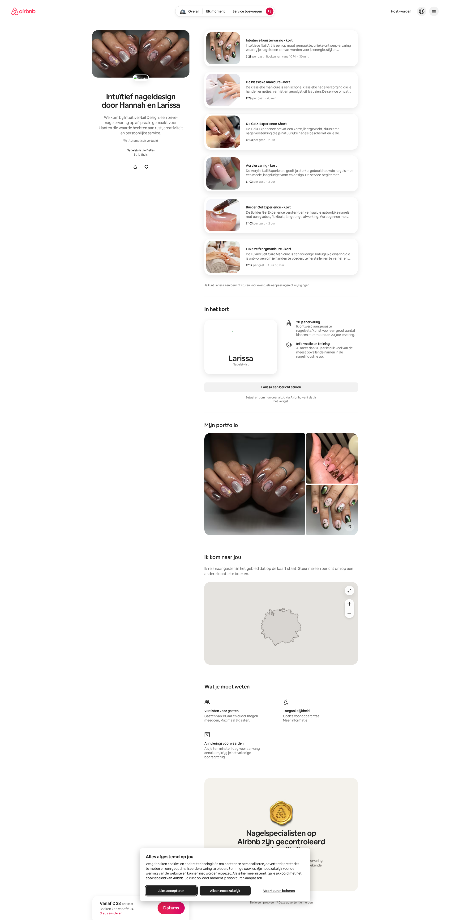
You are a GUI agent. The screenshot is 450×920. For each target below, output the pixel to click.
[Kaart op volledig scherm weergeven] (349, 590)
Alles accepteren (171, 891)
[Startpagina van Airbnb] (23, 11)
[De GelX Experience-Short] (281, 132)
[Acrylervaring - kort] (281, 173)
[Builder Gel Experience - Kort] (281, 215)
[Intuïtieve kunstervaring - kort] (281, 48)
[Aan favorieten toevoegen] (146, 167)
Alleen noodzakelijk (225, 891)
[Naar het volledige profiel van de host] (240, 347)
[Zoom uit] (349, 613)
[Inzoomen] (349, 604)
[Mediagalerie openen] (140, 54)
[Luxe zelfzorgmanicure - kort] (281, 257)
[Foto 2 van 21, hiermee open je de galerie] (332, 458)
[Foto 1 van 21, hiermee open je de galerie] (254, 484)
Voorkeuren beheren (279, 891)
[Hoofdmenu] (434, 11)
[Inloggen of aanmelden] (421, 11)
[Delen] (135, 167)
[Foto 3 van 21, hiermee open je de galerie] (332, 510)
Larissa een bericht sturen (281, 387)
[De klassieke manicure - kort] (281, 90)
